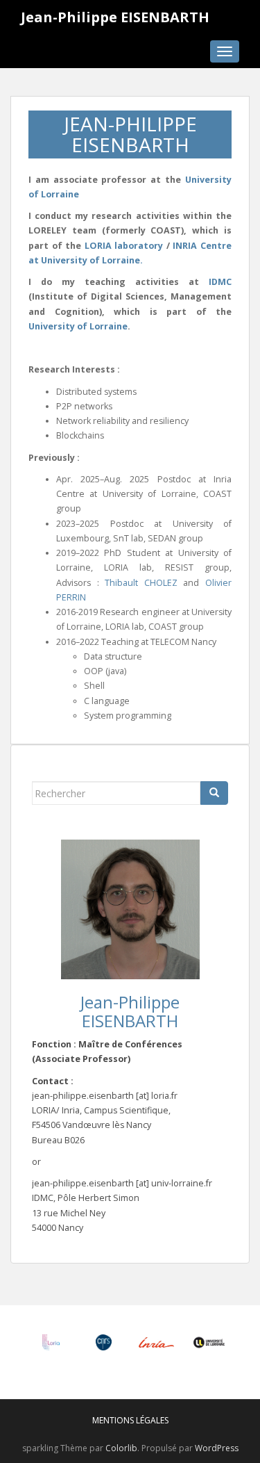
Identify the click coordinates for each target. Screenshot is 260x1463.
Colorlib (121, 1448)
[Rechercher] (214, 793)
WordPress (217, 1448)
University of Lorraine (78, 326)
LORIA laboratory (124, 246)
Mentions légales (130, 1420)
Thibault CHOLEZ (141, 583)
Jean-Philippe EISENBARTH (115, 17)
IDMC (220, 282)
